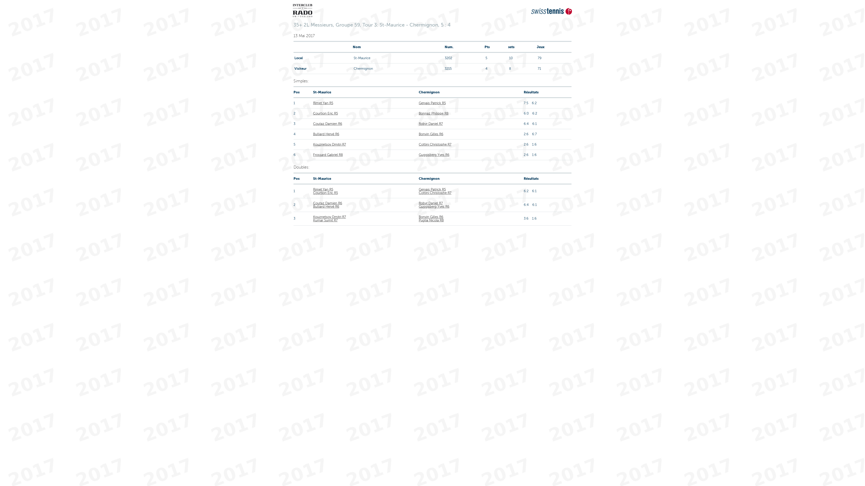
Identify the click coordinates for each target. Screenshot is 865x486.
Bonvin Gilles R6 (431, 134)
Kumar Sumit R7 (325, 220)
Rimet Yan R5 (323, 103)
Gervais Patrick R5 (432, 103)
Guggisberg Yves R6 (434, 155)
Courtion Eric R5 (325, 113)
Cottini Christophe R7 (435, 144)
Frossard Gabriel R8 (328, 155)
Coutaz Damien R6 (327, 124)
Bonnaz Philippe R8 (433, 113)
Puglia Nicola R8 (431, 220)
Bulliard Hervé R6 (326, 134)
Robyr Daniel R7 (431, 124)
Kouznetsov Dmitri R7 (329, 144)
